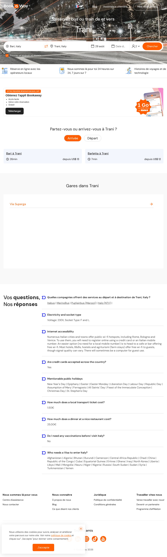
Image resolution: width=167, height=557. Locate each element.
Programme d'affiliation (149, 509)
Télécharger (14, 111)
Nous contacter (11, 504)
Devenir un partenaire (148, 504)
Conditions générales (105, 504)
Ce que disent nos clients (65, 509)
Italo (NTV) (104, 303)
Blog (54, 504)
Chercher (152, 46)
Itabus (51, 303)
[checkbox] (7, 55)
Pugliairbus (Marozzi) (83, 303)
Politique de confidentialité (108, 499)
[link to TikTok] (95, 539)
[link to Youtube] (103, 539)
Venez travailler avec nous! (150, 499)
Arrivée (73, 138)
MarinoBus (63, 303)
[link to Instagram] (86, 539)
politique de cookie (61, 535)
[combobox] (24, 46)
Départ (92, 138)
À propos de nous (61, 499)
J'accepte (43, 547)
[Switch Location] (46, 46)
